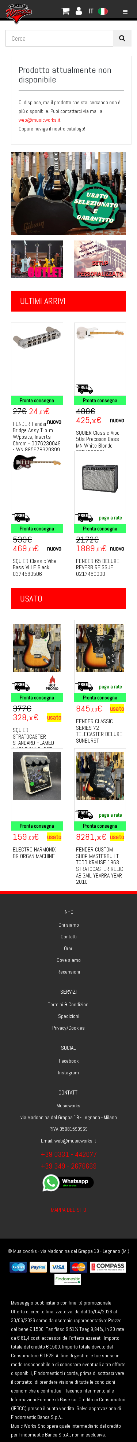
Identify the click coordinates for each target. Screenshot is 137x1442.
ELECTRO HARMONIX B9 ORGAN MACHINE (34, 853)
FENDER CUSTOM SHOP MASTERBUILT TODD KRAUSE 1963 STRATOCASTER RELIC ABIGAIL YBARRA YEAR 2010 (99, 866)
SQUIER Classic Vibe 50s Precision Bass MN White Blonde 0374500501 (97, 442)
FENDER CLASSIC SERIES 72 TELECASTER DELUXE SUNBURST (99, 730)
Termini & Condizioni (69, 1004)
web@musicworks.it (39, 120)
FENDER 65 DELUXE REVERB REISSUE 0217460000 (97, 567)
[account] (51, 9)
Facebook (69, 1060)
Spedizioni (68, 1016)
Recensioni (68, 971)
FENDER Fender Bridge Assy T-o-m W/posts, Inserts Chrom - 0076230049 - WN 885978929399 (37, 436)
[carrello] (43, 9)
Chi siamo (68, 925)
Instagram (68, 1072)
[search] (122, 38)
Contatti (69, 936)
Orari (68, 948)
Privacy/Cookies (68, 1028)
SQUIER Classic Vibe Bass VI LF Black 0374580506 (34, 567)
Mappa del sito (68, 1210)
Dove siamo (69, 960)
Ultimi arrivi (42, 300)
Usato (31, 598)
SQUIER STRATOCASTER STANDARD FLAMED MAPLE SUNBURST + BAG (35, 742)
